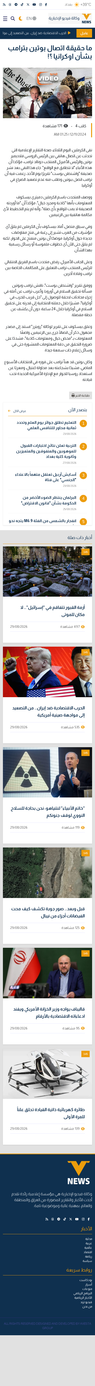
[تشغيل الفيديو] (47, 571)
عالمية (88, 1247)
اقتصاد (88, 1252)
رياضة (88, 1256)
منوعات (87, 1289)
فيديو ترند (86, 1302)
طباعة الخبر (82, 395)
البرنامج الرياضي (82, 1293)
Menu (5, 18)
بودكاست (85, 1280)
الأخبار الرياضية (83, 1297)
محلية (88, 1239)
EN (29, 18)
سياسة (87, 1261)
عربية (89, 1243)
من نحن (87, 1306)
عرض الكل (19, 411)
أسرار (88, 1284)
